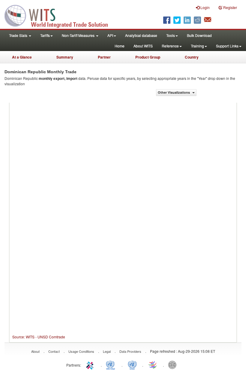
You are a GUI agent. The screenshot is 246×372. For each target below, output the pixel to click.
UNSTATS (132, 364)
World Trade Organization (153, 364)
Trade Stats (18, 35)
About (35, 351)
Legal (107, 351)
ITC (91, 364)
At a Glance (22, 57)
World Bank (174, 364)
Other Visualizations (174, 92)
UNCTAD (112, 364)
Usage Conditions (81, 351)
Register (229, 7)
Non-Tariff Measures (78, 35)
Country (192, 57)
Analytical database (141, 35)
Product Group (147, 57)
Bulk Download (199, 35)
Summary (64, 57)
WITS (60, 15)
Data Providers (130, 351)
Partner (104, 57)
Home (119, 45)
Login (205, 7)
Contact (54, 351)
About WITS (143, 45)
